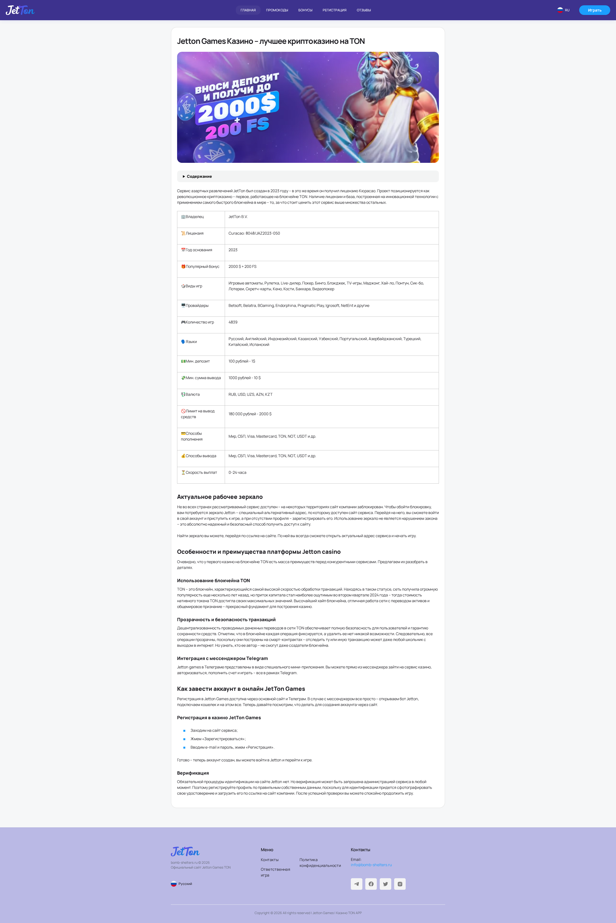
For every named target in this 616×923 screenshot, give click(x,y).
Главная (248, 10)
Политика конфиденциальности (317, 862)
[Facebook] (371, 884)
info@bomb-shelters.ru (371, 864)
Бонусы (305, 10)
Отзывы (364, 10)
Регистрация (334, 10)
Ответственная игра (275, 872)
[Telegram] (356, 884)
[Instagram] (400, 884)
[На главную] (20, 10)
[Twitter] (385, 884)
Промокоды (277, 10)
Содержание (199, 176)
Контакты (270, 859)
